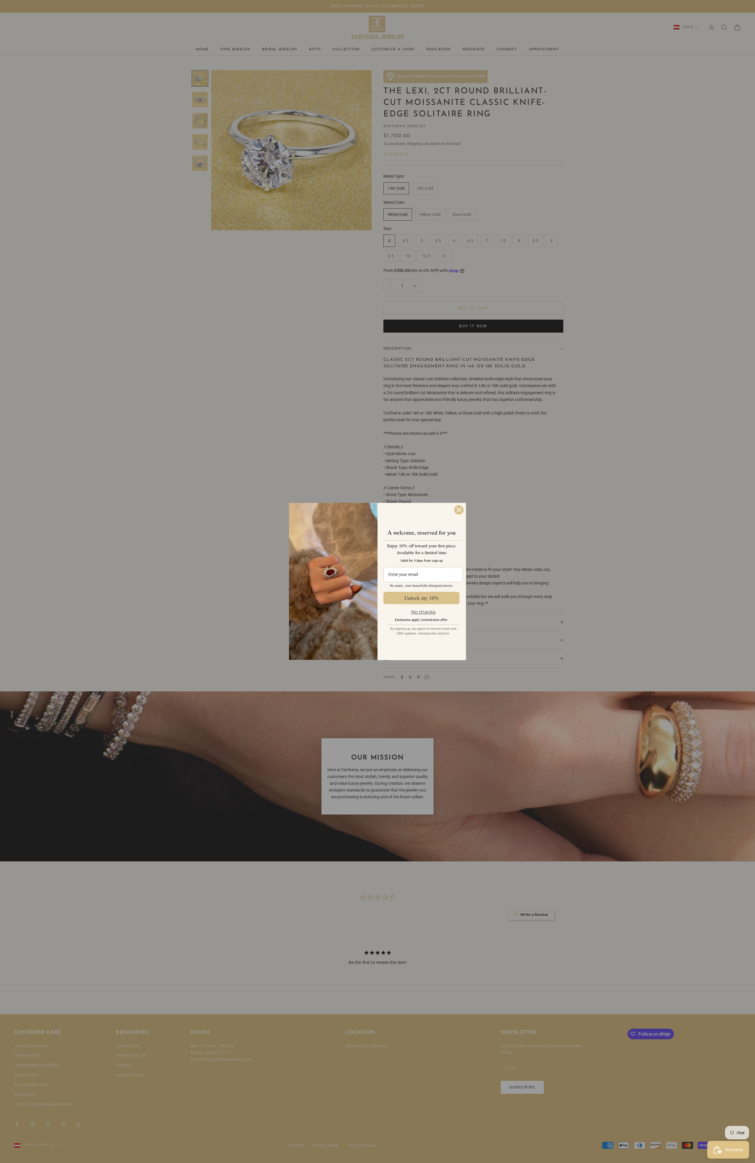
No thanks (423, 612)
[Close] (459, 510)
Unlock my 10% (421, 597)
